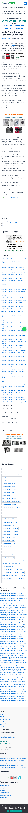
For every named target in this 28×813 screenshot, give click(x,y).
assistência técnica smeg (8, 549)
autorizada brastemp (7, 560)
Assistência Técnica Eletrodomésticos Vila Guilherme (13, 691)
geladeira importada (7, 578)
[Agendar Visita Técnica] (14, 243)
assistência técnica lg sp (8, 525)
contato (7, 189)
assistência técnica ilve (7, 510)
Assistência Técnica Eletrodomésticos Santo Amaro (14, 350)
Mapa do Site (3, 726)
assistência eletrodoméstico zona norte (11, 477)
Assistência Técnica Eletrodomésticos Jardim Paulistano (13, 598)
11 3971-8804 (8, 28)
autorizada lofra (6, 563)
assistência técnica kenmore (9, 515)
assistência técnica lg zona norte (10, 531)
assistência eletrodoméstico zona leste (11, 474)
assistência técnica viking (8, 554)
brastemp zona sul (19, 572)
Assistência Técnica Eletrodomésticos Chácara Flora (13, 631)
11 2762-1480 (19, 28)
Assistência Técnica (6, 38)
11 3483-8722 (8, 26)
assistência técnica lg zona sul (9, 537)
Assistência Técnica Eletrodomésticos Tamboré (12, 339)
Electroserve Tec (4, 799)
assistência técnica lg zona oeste (10, 534)
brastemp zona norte (19, 569)
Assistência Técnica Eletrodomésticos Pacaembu (13, 399)
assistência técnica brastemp (9, 489)
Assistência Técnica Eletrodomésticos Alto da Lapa (13, 289)
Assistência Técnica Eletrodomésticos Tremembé (13, 265)
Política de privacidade (5, 724)
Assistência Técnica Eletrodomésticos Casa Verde (13, 269)
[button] (24, 329)
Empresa (2, 716)
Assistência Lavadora (5, 788)
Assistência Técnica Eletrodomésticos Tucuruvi (12, 278)
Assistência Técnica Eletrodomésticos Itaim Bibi (11, 602)
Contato (2, 721)
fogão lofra (22, 575)
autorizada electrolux (20, 560)
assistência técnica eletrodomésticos (11, 501)
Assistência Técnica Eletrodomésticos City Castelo (13, 330)
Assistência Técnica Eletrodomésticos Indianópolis (13, 373)
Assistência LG (3, 794)
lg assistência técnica (19, 578)
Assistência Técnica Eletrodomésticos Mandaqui (13, 267)
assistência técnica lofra (8, 540)
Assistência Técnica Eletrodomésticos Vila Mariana (13, 366)
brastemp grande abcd (7, 566)
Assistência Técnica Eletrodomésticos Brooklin (14, 609)
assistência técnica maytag (8, 543)
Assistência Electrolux (5, 795)
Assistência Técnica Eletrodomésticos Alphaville (13, 348)
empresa (13, 45)
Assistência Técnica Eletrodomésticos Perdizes (11, 616)
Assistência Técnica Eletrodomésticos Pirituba (12, 287)
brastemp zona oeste (7, 572)
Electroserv (2, 790)
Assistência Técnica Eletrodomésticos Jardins (11, 600)
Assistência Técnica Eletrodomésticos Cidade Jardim (13, 628)
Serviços (2, 718)
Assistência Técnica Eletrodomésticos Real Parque (13, 384)
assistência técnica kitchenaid (9, 518)
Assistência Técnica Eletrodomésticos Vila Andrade (13, 392)
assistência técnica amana (8, 483)
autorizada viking (16, 563)
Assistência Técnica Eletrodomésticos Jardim (12, 306)
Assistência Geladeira (5, 785)
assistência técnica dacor (8, 492)
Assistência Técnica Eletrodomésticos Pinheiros (11, 612)
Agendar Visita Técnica (5, 719)
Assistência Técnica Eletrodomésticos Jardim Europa (13, 595)
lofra (3, 581)
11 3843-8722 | (4, 737)
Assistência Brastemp (5, 792)
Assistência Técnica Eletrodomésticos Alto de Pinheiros (13, 614)
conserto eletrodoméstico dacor (9, 575)
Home (1, 714)
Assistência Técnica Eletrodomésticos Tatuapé (12, 369)
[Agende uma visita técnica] (14, 205)
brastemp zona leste (7, 569)
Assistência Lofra (4, 797)
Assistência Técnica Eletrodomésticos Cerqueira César (13, 643)
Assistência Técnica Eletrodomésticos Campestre (13, 300)
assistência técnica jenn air (8, 513)
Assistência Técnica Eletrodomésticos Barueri (12, 345)
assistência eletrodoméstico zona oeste (11, 480)
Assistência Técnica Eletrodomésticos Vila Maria (13, 272)
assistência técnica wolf (8, 557)
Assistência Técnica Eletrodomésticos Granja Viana (13, 333)
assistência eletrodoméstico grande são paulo (13, 469)
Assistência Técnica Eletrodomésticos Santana (12, 280)
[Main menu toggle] (25, 3)
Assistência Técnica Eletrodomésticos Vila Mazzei (13, 258)
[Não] (26, 808)
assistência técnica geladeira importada (11, 507)
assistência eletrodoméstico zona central (12, 472)
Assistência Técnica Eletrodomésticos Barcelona (13, 291)
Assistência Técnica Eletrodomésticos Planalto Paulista (13, 633)
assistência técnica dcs (7, 495)
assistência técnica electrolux (9, 498)
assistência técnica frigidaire (9, 504)
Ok (8, 810)
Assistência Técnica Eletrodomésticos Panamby (13, 390)
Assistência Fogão (4, 787)
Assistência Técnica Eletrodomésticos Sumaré (12, 397)
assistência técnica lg (10, 522)
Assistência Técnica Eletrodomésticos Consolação (13, 364)
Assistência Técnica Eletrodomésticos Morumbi (12, 395)
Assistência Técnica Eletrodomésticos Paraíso (12, 298)
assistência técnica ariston (8, 486)
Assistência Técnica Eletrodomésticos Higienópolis (13, 402)
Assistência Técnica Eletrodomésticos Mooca (12, 371)
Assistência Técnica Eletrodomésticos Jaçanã (11, 593)
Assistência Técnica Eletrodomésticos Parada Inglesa (13, 700)
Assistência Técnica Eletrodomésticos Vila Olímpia (12, 610)
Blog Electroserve (4, 723)
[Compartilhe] (12, 777)
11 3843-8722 (19, 26)
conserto (3, 47)
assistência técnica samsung (9, 546)
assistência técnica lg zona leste (10, 528)
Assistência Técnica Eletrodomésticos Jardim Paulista (13, 597)
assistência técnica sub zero (9, 552)
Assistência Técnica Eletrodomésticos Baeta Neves (13, 308)
